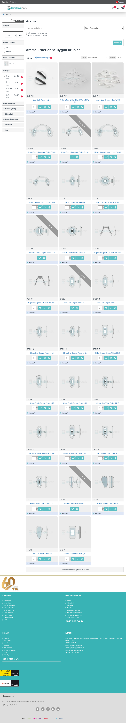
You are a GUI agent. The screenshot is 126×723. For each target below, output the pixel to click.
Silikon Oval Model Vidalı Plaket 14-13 (41, 453)
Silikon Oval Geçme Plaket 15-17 (75, 303)
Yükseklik (8, 125)
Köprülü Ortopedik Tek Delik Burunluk (41, 303)
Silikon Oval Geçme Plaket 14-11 (75, 353)
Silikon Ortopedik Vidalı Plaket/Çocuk (41, 202)
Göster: (112, 58)
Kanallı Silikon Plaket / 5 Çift (107, 504)
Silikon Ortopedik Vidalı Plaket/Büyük (107, 152)
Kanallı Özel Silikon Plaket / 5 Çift (107, 100)
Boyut (7, 71)
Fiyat (7, 26)
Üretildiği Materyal (11, 119)
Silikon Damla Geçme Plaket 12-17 (107, 353)
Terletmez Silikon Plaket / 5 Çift (74, 504)
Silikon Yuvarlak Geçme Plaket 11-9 (42, 253)
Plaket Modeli (10, 103)
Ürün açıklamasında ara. (37, 35)
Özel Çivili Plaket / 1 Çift (41, 100)
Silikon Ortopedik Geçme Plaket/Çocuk (75, 152)
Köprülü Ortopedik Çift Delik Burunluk (107, 253)
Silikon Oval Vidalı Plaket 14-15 (107, 403)
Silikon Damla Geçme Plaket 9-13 (75, 403)
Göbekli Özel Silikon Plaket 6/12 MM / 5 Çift (74, 101)
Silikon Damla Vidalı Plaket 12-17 (75, 453)
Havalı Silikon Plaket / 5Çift (42, 554)
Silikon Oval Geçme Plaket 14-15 (107, 303)
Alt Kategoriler (10, 57)
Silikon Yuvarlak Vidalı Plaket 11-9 (74, 253)
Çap (6, 130)
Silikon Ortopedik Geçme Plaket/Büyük (42, 152)
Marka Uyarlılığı (10, 109)
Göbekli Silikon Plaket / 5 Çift (74, 554)
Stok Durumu (10, 42)
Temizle (20, 21)
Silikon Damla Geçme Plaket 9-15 (42, 403)
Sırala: (84, 58)
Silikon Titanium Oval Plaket (74, 202)
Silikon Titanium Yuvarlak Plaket (107, 202)
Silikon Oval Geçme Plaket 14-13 (42, 353)
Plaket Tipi (9, 114)
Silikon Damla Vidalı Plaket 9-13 (41, 504)
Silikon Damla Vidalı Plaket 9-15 (107, 453)
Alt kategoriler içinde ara (37, 33)
